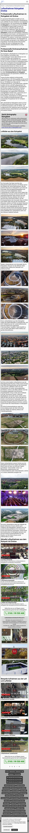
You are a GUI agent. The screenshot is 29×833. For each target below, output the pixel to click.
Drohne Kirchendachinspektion (8, 815)
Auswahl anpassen (7, 826)
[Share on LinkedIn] (14, 766)
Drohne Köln (13, 803)
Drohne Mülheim (22, 788)
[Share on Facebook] (10, 766)
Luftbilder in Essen (20, 808)
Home (2, 5)
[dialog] (14, 824)
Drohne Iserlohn (6, 805)
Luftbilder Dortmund (8, 810)
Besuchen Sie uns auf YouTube (15, 779)
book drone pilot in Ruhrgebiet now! (12, 127)
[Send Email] (19, 766)
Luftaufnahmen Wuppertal (19, 810)
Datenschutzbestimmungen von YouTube (10, 692)
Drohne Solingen (23, 793)
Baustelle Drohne (7, 813)
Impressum (18, 771)
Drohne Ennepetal (21, 803)
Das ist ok (14, 829)
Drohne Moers (7, 803)
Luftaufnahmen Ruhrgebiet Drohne (15, 5)
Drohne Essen (14, 788)
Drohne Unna (23, 805)
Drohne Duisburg (15, 790)
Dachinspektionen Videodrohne (18, 813)
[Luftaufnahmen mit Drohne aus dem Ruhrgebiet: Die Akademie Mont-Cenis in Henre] (14, 421)
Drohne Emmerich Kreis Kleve (18, 800)
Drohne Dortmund (20, 785)
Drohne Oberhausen (19, 795)
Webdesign (11, 774)
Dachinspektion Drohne (22, 815)
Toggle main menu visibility (27, 1)
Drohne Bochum (6, 788)
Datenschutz (12, 771)
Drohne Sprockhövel (14, 793)
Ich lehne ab (6, 829)
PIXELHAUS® (17, 774)
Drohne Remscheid (9, 795)
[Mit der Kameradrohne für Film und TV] (14, 642)
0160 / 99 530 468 (16, 613)
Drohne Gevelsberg (14, 798)
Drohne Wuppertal (5, 798)
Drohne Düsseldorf (6, 790)
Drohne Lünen (7, 800)
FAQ (22, 771)
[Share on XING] (17, 766)
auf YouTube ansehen (6, 557)
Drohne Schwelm (15, 805)
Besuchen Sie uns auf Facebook (15, 777)
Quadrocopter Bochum (9, 808)
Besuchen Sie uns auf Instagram (15, 782)
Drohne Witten (23, 790)
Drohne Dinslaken (23, 798)
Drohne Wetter (5, 793)
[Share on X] (12, 766)
